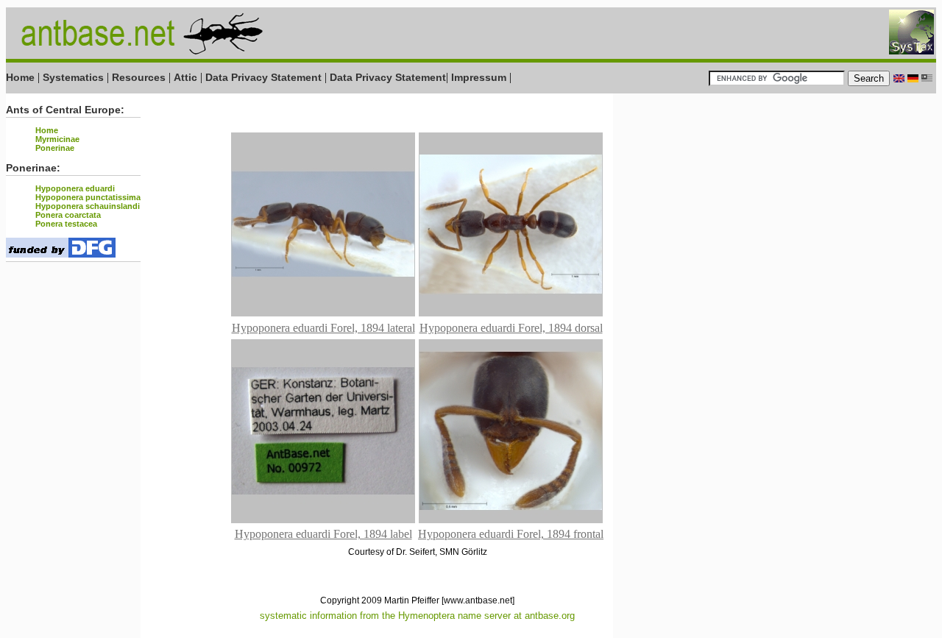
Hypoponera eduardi (75, 188)
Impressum (478, 77)
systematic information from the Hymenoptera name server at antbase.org (417, 615)
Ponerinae (54, 147)
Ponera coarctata (68, 214)
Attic (185, 77)
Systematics (73, 77)
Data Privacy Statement (263, 77)
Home (20, 77)
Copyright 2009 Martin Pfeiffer (379, 600)
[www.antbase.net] (478, 600)
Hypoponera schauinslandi (87, 206)
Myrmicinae (57, 139)
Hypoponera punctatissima (88, 197)
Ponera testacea (66, 223)
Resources (139, 77)
